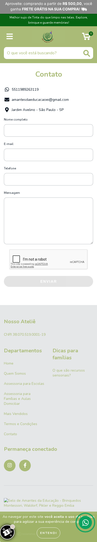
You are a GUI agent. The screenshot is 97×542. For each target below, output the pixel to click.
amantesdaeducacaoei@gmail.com (40, 99)
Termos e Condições (20, 423)
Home (8, 363)
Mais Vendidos (16, 413)
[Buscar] (87, 53)
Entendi (48, 533)
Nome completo (16, 119)
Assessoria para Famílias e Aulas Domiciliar (17, 398)
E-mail (8, 144)
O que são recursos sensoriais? (69, 373)
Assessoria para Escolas (24, 383)
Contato (10, 434)
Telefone (10, 168)
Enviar (48, 281)
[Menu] (10, 36)
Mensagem (12, 193)
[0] (86, 38)
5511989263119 (25, 89)
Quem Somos (15, 373)
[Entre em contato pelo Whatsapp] (85, 522)
